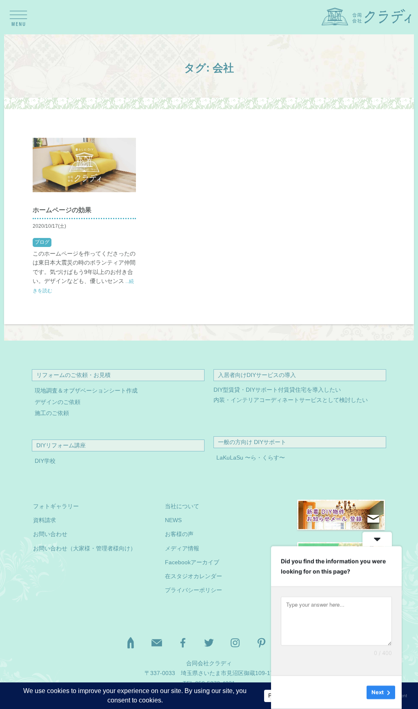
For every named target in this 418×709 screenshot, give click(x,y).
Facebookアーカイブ (192, 562)
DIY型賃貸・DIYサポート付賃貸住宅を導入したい (277, 390)
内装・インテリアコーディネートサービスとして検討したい (290, 400)
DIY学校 (45, 461)
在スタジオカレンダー (193, 576)
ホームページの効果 (62, 209)
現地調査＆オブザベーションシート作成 (86, 391)
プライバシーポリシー (193, 590)
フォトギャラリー (56, 506)
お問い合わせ (50, 534)
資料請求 (44, 520)
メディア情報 (182, 548)
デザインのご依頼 (57, 402)
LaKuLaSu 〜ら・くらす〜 (250, 458)
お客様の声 (179, 534)
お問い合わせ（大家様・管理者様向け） (84, 548)
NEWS (173, 520)
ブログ (42, 242)
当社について (182, 506)
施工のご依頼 (52, 413)
